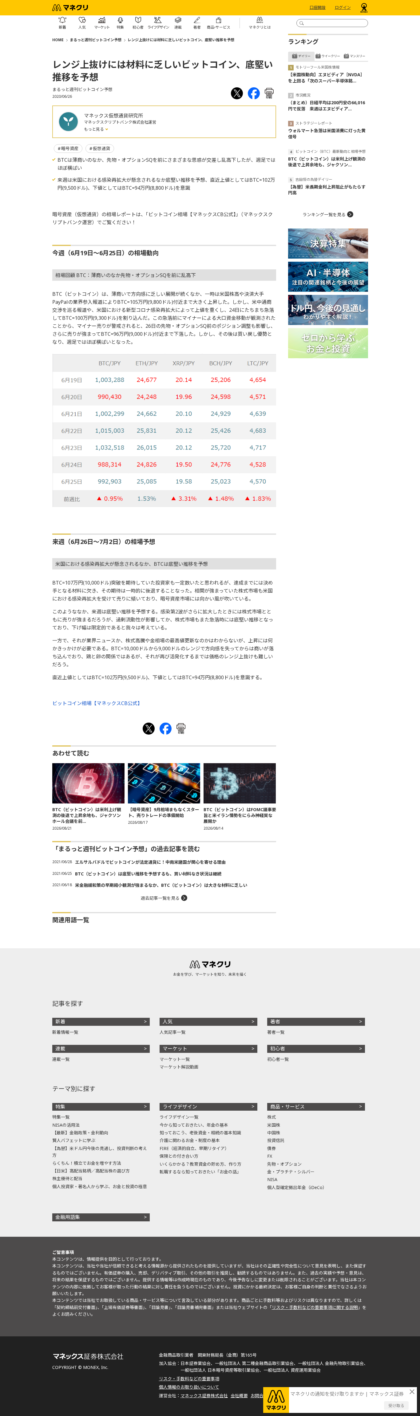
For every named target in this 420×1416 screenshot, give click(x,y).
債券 (271, 1148)
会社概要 (239, 1395)
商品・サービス (287, 1106)
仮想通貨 (101, 148)
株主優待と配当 (67, 1178)
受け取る (396, 1405)
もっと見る (94, 129)
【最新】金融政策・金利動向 (80, 1133)
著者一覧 (275, 1032)
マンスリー (357, 56)
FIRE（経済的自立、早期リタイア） (194, 1148)
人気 (167, 1021)
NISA (272, 1179)
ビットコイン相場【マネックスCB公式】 (97, 703)
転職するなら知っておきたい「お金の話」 (200, 1172)
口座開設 (318, 7)
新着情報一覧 (65, 1032)
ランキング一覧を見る (324, 214)
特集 (60, 1106)
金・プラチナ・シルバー (291, 1172)
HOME (58, 39)
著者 (275, 1021)
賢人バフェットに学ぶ (73, 1140)
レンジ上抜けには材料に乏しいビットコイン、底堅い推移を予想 (181, 39)
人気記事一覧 (172, 1032)
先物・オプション (284, 1164)
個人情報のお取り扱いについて (189, 1387)
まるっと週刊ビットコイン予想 (95, 39)
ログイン (343, 7)
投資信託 (275, 1140)
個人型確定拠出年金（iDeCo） (297, 1187)
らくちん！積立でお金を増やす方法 (86, 1163)
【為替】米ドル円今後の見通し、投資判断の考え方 (99, 1151)
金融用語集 (67, 1217)
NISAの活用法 (66, 1125)
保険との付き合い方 (179, 1156)
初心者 (277, 1048)
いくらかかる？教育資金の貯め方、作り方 (200, 1164)
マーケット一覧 (175, 1059)
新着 (60, 1021)
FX (269, 1156)
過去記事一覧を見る (160, 898)
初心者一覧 (278, 1059)
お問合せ (259, 1395)
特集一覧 (60, 1117)
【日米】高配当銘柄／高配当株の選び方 (91, 1171)
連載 (60, 1048)
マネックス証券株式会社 (204, 1395)
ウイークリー (331, 56)
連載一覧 (60, 1059)
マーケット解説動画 (179, 1067)
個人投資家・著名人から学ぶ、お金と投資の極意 (99, 1186)
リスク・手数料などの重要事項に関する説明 (315, 1307)
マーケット (175, 1048)
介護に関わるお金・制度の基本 (190, 1140)
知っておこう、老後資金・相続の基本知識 (200, 1133)
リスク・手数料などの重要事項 (189, 1379)
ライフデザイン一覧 (179, 1117)
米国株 (273, 1125)
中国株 (273, 1133)
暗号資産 (69, 148)
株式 (271, 1117)
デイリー (304, 56)
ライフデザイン (180, 1106)
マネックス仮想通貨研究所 (113, 115)
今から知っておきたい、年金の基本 (194, 1125)
